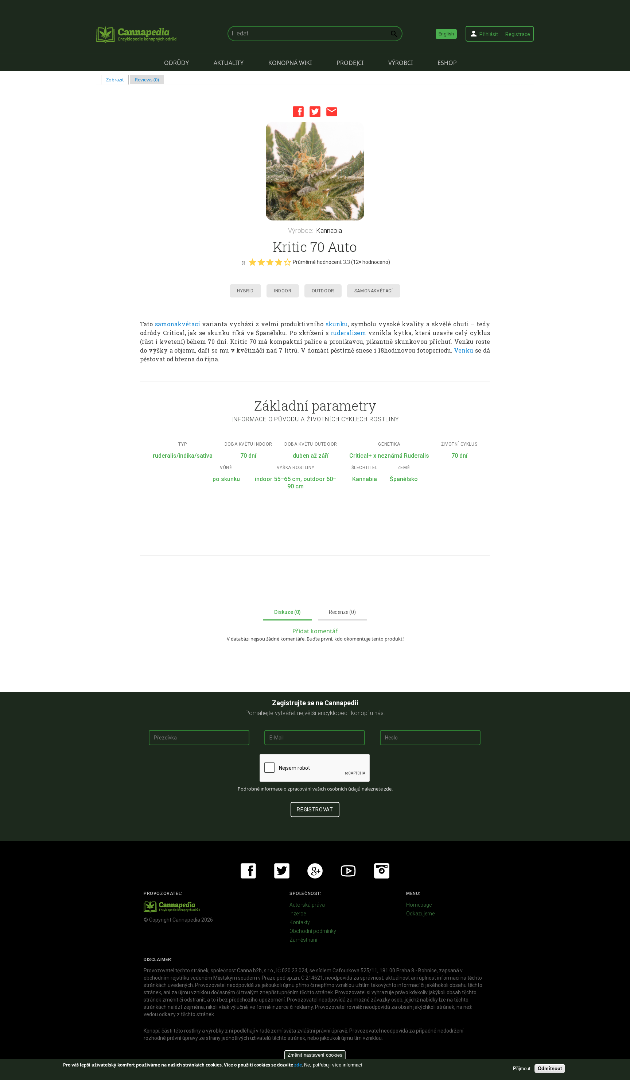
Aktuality (229, 63)
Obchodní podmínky (312, 931)
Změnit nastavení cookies (315, 1055)
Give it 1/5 (252, 262)
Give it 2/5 (261, 262)
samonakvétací (177, 324)
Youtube (348, 871)
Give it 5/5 (287, 262)
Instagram (382, 871)
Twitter (315, 111)
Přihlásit (488, 34)
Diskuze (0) (287, 612)
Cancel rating (243, 262)
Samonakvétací (373, 290)
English (446, 33)
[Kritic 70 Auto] (315, 171)
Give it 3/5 (269, 262)
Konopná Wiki (290, 63)
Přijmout (521, 1068)
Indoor (283, 290)
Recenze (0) (342, 612)
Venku (463, 350)
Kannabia (329, 230)
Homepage (419, 905)
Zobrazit (117, 79)
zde (298, 1065)
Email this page (331, 111)
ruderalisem (348, 333)
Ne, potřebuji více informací (333, 1065)
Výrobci (400, 63)
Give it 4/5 (278, 262)
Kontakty (299, 922)
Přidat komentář (315, 631)
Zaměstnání (303, 940)
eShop (447, 63)
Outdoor (323, 290)
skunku (337, 324)
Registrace (517, 34)
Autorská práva (307, 905)
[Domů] (136, 34)
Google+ (315, 871)
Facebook (298, 111)
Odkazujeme (420, 913)
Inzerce (297, 913)
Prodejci (350, 63)
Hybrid (245, 290)
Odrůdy (176, 63)
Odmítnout (550, 1068)
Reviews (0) (147, 79)
